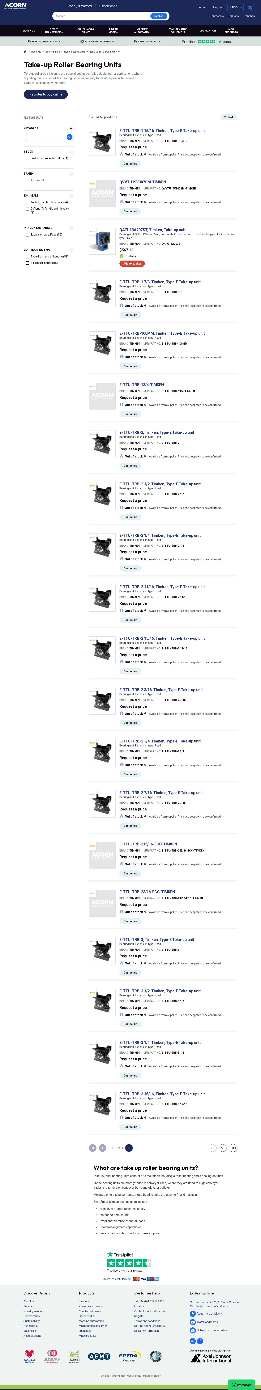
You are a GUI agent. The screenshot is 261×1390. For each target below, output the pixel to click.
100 (233, 1148)
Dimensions (108, 6)
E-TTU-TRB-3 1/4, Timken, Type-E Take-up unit (160, 1042)
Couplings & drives (85, 31)
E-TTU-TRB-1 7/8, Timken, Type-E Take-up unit (160, 282)
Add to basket (132, 263)
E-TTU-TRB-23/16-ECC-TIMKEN (147, 892)
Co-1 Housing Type (37, 249)
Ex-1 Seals (31, 195)
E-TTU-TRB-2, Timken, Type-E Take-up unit (156, 432)
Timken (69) (38, 180)
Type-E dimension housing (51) (49, 256)
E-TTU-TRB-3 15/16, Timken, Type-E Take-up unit (162, 1094)
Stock (28, 151)
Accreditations (32, 1335)
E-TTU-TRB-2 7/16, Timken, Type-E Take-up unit (161, 792)
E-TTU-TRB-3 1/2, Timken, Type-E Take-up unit (160, 991)
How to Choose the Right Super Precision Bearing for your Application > (215, 1304)
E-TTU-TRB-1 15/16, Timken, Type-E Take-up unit (162, 130)
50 (223, 1148)
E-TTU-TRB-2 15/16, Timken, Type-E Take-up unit (162, 638)
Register (218, 7)
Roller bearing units (74, 51)
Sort (230, 117)
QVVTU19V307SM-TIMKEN (142, 182)
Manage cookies (152, 1376)
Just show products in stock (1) (49, 158)
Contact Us (217, 16)
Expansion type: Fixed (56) (46, 234)
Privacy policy (118, 1376)
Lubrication (208, 30)
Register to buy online (45, 94)
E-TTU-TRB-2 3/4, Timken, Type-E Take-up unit (160, 741)
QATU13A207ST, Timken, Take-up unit (152, 229)
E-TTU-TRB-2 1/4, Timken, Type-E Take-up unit (160, 535)
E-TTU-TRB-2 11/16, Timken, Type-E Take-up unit (162, 586)
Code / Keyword (79, 6)
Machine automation (142, 31)
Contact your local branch (149, 1311)
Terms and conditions (147, 1321)
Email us (139, 1306)
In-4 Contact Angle (38, 227)
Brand (28, 173)
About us (29, 1301)
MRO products (231, 31)
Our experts (31, 1325)
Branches (249, 16)
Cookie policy (134, 1376)
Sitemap (105, 1376)
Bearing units (52, 51)
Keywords (31, 128)
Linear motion (113, 31)
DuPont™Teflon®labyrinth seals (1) (50, 210)
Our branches (32, 1316)
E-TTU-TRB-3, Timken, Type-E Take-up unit (156, 939)
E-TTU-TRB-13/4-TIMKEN (141, 384)
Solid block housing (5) (44, 262)
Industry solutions (34, 1311)
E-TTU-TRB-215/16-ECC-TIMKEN (148, 844)
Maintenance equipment (178, 31)
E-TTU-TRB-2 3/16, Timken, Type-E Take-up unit (161, 689)
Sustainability (32, 1321)
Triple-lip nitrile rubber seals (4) (49, 202)
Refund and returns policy (149, 1325)
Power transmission (54, 31)
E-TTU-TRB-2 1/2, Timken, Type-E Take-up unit (160, 484)
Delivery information (146, 1330)
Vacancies (30, 1330)
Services (233, 16)
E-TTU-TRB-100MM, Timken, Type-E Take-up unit (162, 333)
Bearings (29, 30)
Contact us (130, 163)
